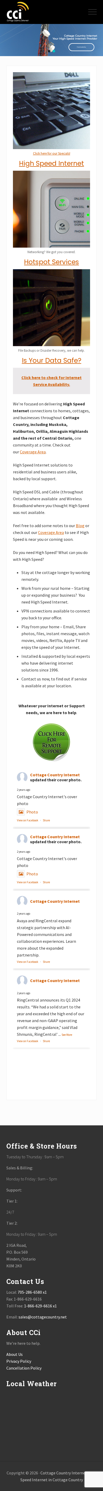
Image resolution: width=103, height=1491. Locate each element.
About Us (14, 1354)
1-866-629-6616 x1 (40, 1305)
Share (46, 820)
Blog (80, 525)
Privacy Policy (18, 1361)
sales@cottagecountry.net (42, 1317)
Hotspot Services (51, 262)
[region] (51, 40)
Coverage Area (33, 451)
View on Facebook (27, 820)
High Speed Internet (51, 163)
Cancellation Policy (23, 1368)
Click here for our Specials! (51, 153)
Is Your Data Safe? (51, 360)
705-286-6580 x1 (32, 1292)
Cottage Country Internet (55, 774)
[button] (92, 11)
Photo (32, 812)
